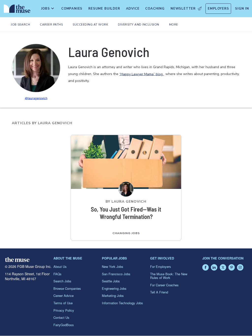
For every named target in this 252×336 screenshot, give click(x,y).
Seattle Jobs (111, 281)
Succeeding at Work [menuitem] (90, 25)
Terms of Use (63, 303)
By (126, 201)
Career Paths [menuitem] (51, 25)
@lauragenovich (36, 98)
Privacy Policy (63, 310)
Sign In (242, 8)
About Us (60, 266)
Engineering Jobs (114, 288)
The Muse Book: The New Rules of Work (168, 276)
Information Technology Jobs (122, 303)
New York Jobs (112, 266)
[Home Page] (16, 9)
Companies (71, 8)
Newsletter (183, 8)
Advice (133, 8)
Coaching (154, 8)
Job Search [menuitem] (20, 25)
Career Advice (63, 295)
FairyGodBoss (63, 324)
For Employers (160, 266)
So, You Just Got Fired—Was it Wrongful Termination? (126, 213)
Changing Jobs (126, 233)
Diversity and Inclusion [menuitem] (138, 25)
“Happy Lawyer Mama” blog (141, 74)
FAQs (57, 274)
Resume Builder (104, 8)
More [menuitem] (173, 25)
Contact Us (61, 317)
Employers (218, 8)
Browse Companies (67, 288)
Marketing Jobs (113, 295)
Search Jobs (62, 281)
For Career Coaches (164, 285)
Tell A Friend (159, 292)
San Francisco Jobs (116, 274)
